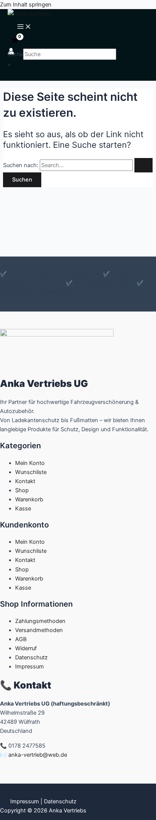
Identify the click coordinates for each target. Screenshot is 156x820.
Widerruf (26, 648)
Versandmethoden (39, 630)
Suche (15, 54)
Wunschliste (31, 472)
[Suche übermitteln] (143, 165)
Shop (22, 490)
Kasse (23, 508)
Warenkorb (29, 499)
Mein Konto (30, 463)
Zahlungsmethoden (40, 621)
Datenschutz (31, 657)
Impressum (29, 666)
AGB (21, 639)
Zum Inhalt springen (25, 4)
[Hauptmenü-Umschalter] (24, 27)
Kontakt (25, 481)
